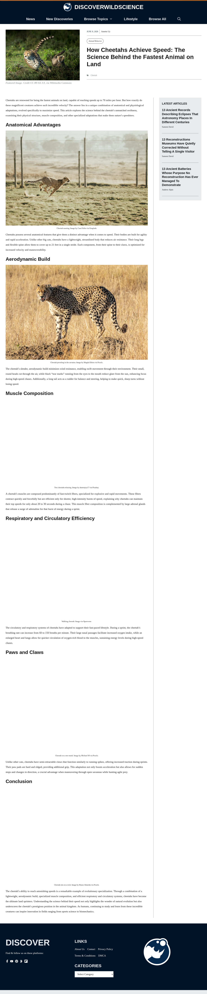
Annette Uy (105, 31)
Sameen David (167, 127)
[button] (179, 19)
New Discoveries (59, 19)
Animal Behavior (95, 41)
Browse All (157, 19)
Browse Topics (96, 19)
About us (79, 949)
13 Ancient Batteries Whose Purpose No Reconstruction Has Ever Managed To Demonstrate (180, 177)
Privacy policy (105, 949)
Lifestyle (131, 19)
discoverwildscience (108, 7)
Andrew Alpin (167, 190)
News (30, 19)
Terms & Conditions (85, 955)
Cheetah (94, 75)
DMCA (102, 955)
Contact (91, 949)
